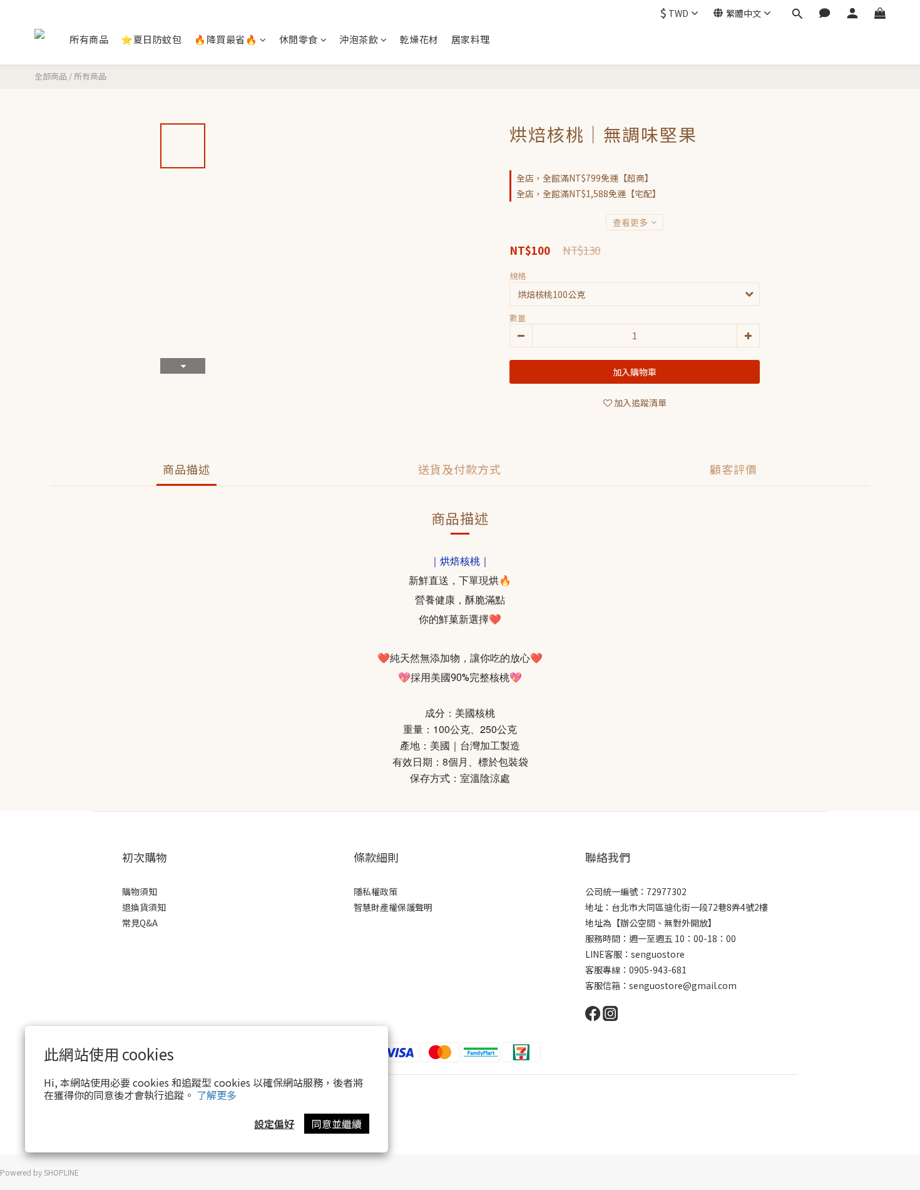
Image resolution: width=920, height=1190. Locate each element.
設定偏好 (274, 1123)
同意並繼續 (337, 1123)
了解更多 (217, 1094)
